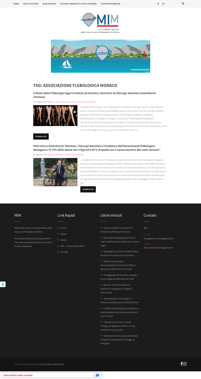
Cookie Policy (58, 364)
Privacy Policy (45, 364)
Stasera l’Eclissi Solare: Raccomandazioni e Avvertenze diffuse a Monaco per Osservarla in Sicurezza (118, 265)
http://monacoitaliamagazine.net (158, 247)
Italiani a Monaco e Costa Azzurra (78, 4)
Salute (93, 101)
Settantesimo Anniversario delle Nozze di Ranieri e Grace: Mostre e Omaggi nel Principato (119, 339)
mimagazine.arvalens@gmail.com (158, 238)
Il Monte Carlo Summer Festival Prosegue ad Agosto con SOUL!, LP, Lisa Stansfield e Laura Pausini (117, 326)
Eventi (63, 227)
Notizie (63, 240)
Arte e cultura (30, 4)
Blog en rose (49, 4)
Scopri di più (40, 136)
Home (16, 4)
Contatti (64, 252)
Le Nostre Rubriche (110, 4)
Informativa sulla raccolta (18, 375)
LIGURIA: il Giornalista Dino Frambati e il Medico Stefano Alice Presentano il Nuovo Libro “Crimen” (119, 312)
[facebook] (158, 3)
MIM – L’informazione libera (72, 246)
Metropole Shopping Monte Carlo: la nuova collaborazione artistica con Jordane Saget (119, 241)
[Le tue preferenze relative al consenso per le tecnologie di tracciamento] (3, 284)
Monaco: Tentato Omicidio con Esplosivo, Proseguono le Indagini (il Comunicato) (116, 288)
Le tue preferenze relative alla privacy (64, 375)
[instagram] (163, 3)
